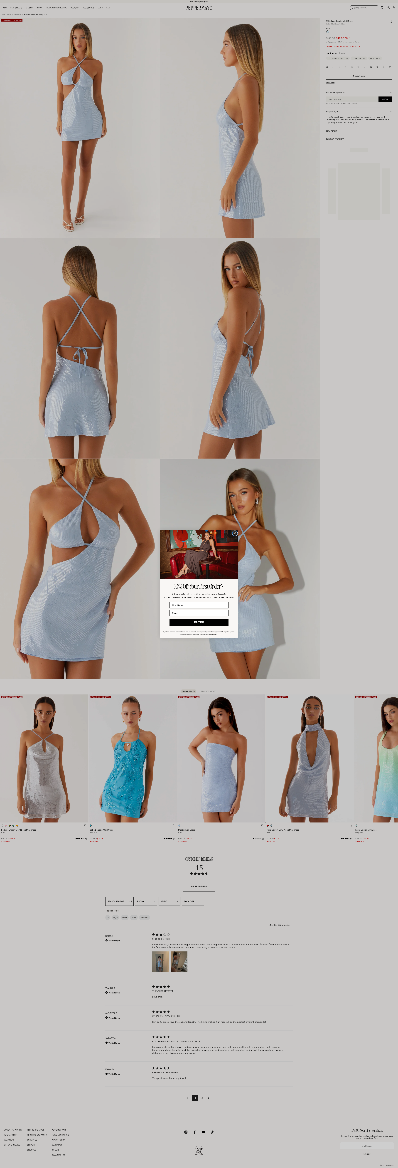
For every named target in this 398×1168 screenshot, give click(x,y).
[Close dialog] (234, 533)
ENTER (199, 622)
